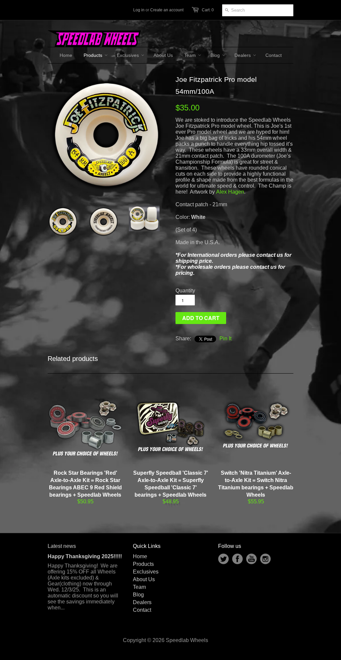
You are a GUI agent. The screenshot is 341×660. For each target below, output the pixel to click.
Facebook (237, 559)
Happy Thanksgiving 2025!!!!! (85, 556)
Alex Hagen (230, 192)
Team (139, 587)
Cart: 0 (208, 10)
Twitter (223, 559)
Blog (138, 594)
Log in (139, 10)
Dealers (142, 602)
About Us (144, 579)
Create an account (166, 10)
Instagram (265, 559)
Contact (142, 610)
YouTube (251, 559)
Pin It (225, 338)
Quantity (185, 290)
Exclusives (146, 572)
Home (140, 556)
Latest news (62, 546)
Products (143, 564)
